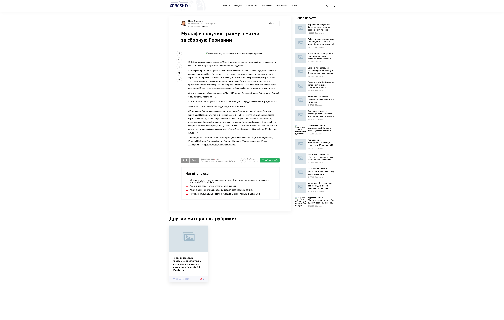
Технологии (281, 6)
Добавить (252, 160)
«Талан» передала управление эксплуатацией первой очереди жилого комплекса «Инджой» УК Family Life (187, 264)
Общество (251, 6)
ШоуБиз (238, 6)
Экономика (266, 6)
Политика (225, 6)
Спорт (294, 6)
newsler (205, 26)
